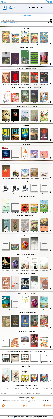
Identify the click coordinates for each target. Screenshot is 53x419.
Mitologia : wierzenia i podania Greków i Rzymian (9, 389)
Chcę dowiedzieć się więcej (20, 417)
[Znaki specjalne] (51, 23)
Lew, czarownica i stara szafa (6, 388)
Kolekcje (16, 22)
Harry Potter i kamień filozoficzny (6, 392)
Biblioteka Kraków (26, 15)
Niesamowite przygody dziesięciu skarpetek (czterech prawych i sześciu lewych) (31, 389)
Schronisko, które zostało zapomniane (24, 393)
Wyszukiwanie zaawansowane (7, 22)
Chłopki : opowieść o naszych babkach (24, 388)
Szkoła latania (3, 393)
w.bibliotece (32, 400)
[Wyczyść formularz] (48, 23)
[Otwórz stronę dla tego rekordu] (6, 37)
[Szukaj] (51, 20)
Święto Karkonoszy (39, 392)
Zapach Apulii (38, 393)
